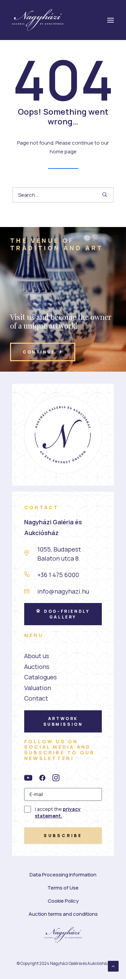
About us (36, 656)
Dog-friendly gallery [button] (68, 614)
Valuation (37, 688)
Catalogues (40, 677)
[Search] (63, 195)
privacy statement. (58, 812)
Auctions (36, 667)
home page (63, 151)
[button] (104, 194)
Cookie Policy (63, 900)
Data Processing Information (63, 874)
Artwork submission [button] (63, 721)
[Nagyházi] (38, 20)
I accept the (58, 812)
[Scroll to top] (113, 965)
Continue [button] (39, 352)
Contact (36, 698)
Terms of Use (63, 887)
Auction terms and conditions (63, 913)
